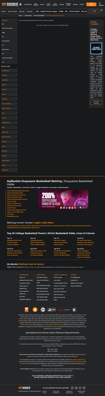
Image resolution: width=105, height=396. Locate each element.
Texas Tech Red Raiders (62, 255)
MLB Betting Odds (42, 300)
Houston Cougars (60, 240)
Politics (4, 141)
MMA (3, 127)
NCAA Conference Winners (16, 195)
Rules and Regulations (69, 392)
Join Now (91, 4)
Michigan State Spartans (85, 242)
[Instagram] (72, 388)
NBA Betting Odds (42, 288)
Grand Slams (5, 49)
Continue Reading (96, 102)
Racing (61, 4)
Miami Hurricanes (83, 255)
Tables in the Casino (60, 286)
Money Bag (5, 132)
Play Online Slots (59, 289)
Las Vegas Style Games (60, 283)
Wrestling (5, 170)
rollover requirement (78, 359)
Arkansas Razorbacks (14, 251)
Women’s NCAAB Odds (15, 212)
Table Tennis (5, 160)
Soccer (4, 155)
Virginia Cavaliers (36, 253)
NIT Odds (10, 214)
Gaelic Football (6, 103)
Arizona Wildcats (13, 244)
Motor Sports (6, 136)
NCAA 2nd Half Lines (14, 205)
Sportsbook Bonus (45, 225)
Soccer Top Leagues (7, 28)
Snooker (4, 151)
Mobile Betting (58, 324)
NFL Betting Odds (42, 277)
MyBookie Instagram (77, 283)
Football (4, 99)
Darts (3, 94)
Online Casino (26, 225)
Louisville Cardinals (84, 253)
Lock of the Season (7, 58)
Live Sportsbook (47, 324)
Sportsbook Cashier (83, 225)
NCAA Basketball (39, 15)
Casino (42, 4)
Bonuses (21, 11)
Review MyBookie (76, 286)
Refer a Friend (71, 225)
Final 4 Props (11, 201)
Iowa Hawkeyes (12, 255)
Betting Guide (68, 4)
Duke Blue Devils (36, 240)
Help (94, 11)
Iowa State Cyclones (61, 242)
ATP (3, 45)
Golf (3, 113)
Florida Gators (58, 244)
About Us (22, 277)
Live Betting (36, 4)
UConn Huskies (12, 242)
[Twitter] (80, 388)
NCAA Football (74, 11)
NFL (66, 11)
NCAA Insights (94, 23)
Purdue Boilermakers (37, 244)
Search (101, 5)
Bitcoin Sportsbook (26, 324)
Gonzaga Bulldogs (36, 255)
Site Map (22, 296)
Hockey (4, 118)
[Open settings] (101, 10)
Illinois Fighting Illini (37, 242)
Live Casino (48, 4)
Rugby (3, 146)
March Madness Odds (14, 197)
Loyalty (75, 4)
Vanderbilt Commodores (62, 251)
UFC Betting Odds (42, 297)
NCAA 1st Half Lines (14, 203)
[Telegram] (76, 388)
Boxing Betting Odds (43, 294)
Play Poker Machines (60, 291)
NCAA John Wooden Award (16, 210)
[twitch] (84, 388)
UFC (3, 53)
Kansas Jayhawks (60, 253)
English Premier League (49, 11)
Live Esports (55, 4)
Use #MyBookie (75, 277)
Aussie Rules (5, 70)
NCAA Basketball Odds (15, 193)
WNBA (61, 11)
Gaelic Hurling (6, 108)
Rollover (24, 363)
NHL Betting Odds (42, 291)
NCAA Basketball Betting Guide (18, 191)
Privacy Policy (44, 392)
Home (20, 15)
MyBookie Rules (12, 227)
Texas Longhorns (83, 251)
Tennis (4, 165)
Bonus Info (36, 227)
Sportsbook (28, 4)
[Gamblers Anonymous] (52, 309)
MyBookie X (74, 280)
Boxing (4, 84)
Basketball (5, 80)
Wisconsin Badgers (84, 257)
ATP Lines (84, 11)
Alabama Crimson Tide (38, 251)
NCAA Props (11, 208)
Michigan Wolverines (14, 240)
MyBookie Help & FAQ (26, 280)
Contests (29, 11)
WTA (3, 62)
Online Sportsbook (13, 225)
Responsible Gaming (81, 392)
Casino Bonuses (58, 294)
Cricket (4, 89)
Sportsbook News (59, 225)
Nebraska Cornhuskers (15, 253)
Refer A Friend (12, 11)
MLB (37, 11)
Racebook (35, 225)
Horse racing (6, 122)
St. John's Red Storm (84, 240)
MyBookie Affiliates (25, 299)
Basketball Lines (13, 216)
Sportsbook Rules (25, 227)
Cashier (3, 11)
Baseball (4, 75)
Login (82, 4)
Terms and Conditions (56, 392)
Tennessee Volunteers (84, 244)
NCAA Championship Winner (17, 199)
